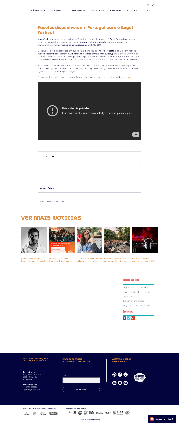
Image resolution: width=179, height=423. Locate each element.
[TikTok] (125, 374)
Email (66, 375)
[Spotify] (125, 383)
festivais (148, 292)
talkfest (147, 305)
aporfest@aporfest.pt (31, 389)
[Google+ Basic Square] (133, 318)
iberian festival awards (134, 301)
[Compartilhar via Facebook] (39, 156)
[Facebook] (120, 374)
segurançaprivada (132, 305)
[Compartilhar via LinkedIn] (52, 156)
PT (148, 4)
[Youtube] (120, 383)
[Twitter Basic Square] (128, 318)
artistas (134, 287)
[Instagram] (114, 374)
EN (153, 4)
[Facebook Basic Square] (124, 318)
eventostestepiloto (132, 292)
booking (144, 287)
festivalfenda (129, 296)
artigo (126, 287)
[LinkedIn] (114, 383)
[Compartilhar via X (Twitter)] (45, 156)
